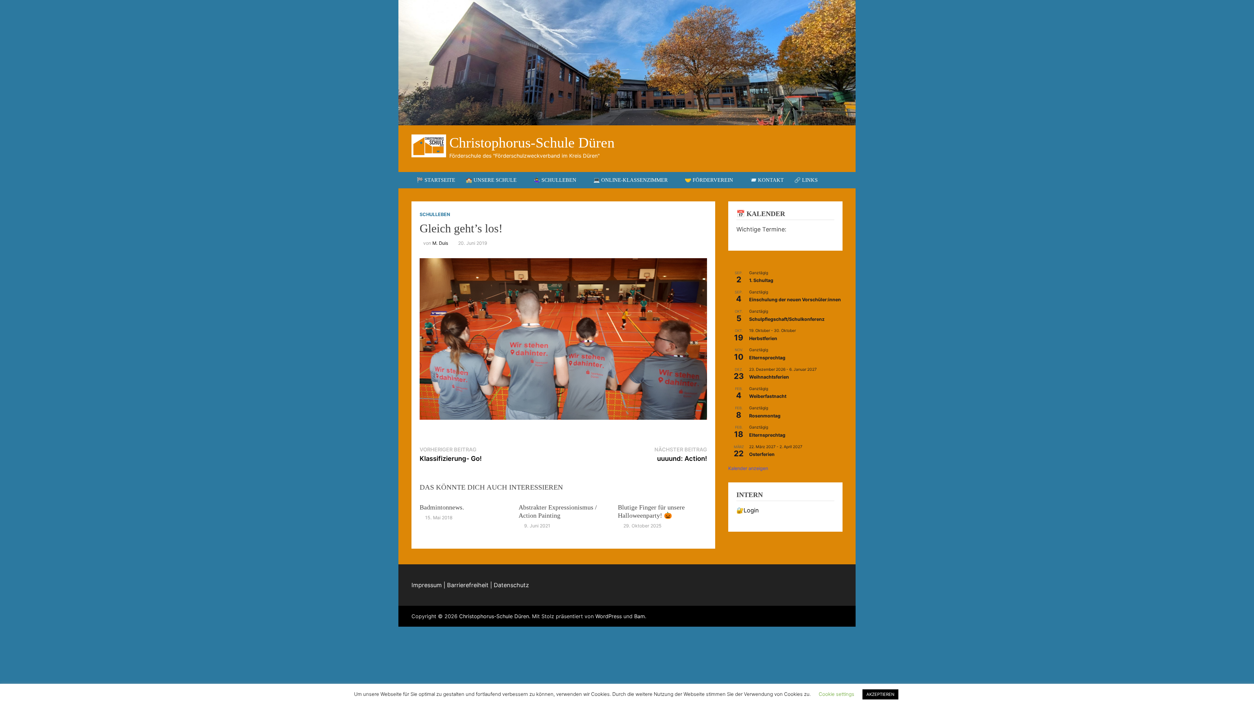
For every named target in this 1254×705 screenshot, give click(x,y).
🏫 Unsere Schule (491, 180)
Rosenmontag (764, 415)
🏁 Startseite (436, 180)
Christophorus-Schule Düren (532, 143)
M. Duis (440, 243)
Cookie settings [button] (836, 694)
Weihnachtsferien (769, 377)
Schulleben (435, 214)
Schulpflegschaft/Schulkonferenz (787, 319)
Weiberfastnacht (767, 396)
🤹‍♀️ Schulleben (555, 180)
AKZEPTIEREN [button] (880, 694)
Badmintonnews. (442, 507)
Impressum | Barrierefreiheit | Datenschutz (470, 585)
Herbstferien (763, 338)
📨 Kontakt (767, 180)
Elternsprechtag (767, 357)
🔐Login (747, 510)
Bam (639, 616)
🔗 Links (806, 180)
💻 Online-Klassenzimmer (630, 180)
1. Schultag (761, 280)
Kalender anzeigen (748, 468)
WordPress (608, 616)
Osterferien (762, 454)
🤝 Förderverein (709, 180)
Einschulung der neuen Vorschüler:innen (795, 299)
